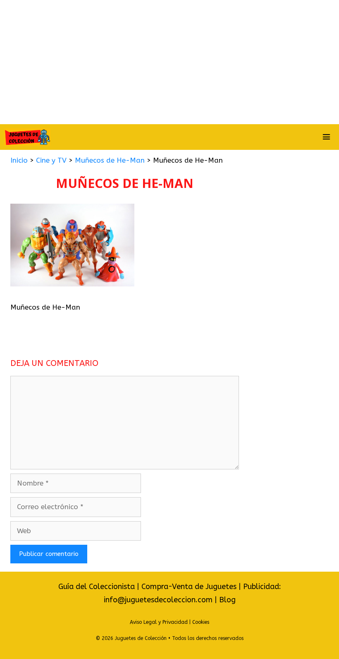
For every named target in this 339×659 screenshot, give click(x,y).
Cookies (200, 622)
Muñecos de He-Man (110, 160)
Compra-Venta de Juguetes (188, 586)
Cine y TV (51, 160)
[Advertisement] (169, 62)
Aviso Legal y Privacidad (159, 622)
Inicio (19, 160)
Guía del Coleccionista (96, 586)
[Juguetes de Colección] (27, 137)
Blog (227, 599)
